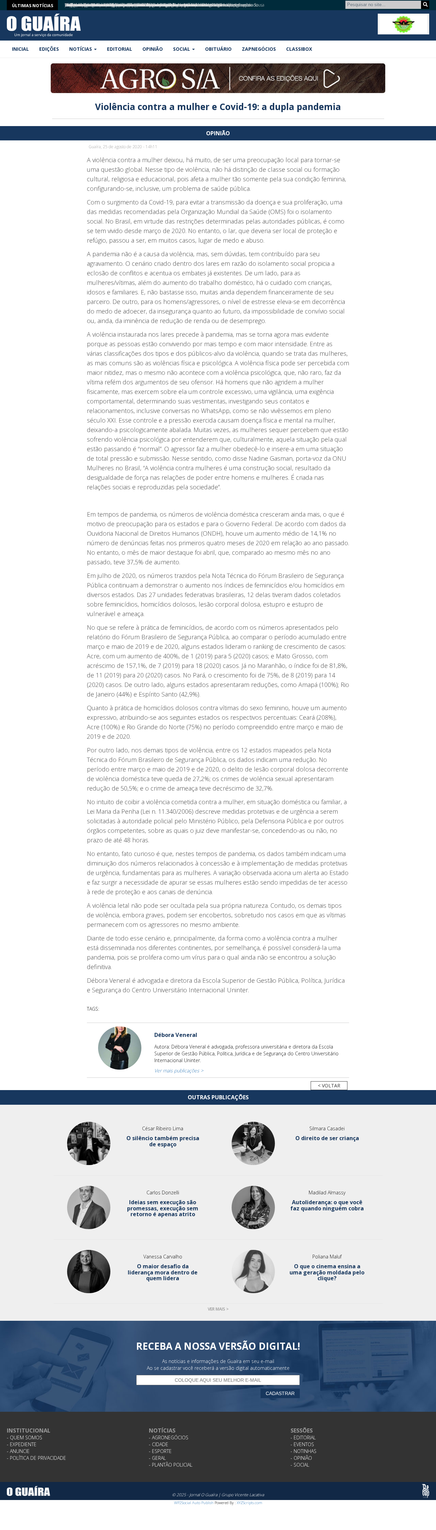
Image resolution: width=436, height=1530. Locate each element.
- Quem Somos (24, 1437)
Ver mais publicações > (178, 1070)
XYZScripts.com (249, 1502)
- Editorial (303, 1437)
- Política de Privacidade (36, 1458)
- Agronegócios (168, 1437)
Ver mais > (218, 1309)
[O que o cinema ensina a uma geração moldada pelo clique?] (253, 1271)
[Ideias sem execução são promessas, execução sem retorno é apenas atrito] (89, 1207)
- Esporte (160, 1451)
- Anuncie (18, 1451)
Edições (49, 49)
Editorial (119, 49)
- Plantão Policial (170, 1465)
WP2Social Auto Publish (194, 1502)
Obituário (218, 49)
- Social (300, 1465)
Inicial (20, 49)
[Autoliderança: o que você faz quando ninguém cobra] (253, 1207)
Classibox (299, 49)
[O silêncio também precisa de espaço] (89, 1143)
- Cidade (158, 1444)
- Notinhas (303, 1451)
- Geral (157, 1458)
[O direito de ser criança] (253, 1143)
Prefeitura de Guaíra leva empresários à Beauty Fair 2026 (117, 5)
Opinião (152, 49)
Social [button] (182, 49)
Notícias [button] (81, 49)
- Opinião (301, 1458)
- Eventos (302, 1444)
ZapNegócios (259, 49)
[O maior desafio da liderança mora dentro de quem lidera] (89, 1271)
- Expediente (21, 1444)
